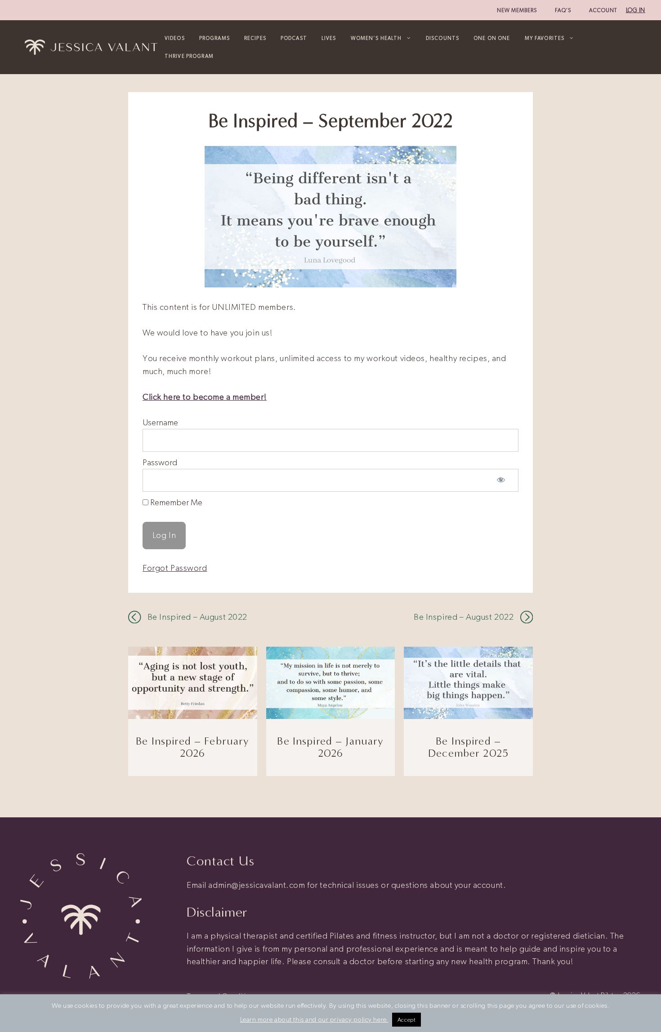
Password (160, 462)
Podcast (294, 38)
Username (160, 422)
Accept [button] (406, 1019)
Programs (214, 38)
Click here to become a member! (205, 397)
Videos (175, 38)
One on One (491, 38)
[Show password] (501, 480)
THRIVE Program (189, 56)
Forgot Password (175, 568)
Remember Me (175, 502)
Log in (635, 10)
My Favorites (545, 38)
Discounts (442, 38)
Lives (329, 38)
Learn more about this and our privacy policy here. (314, 1019)
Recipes (255, 38)
